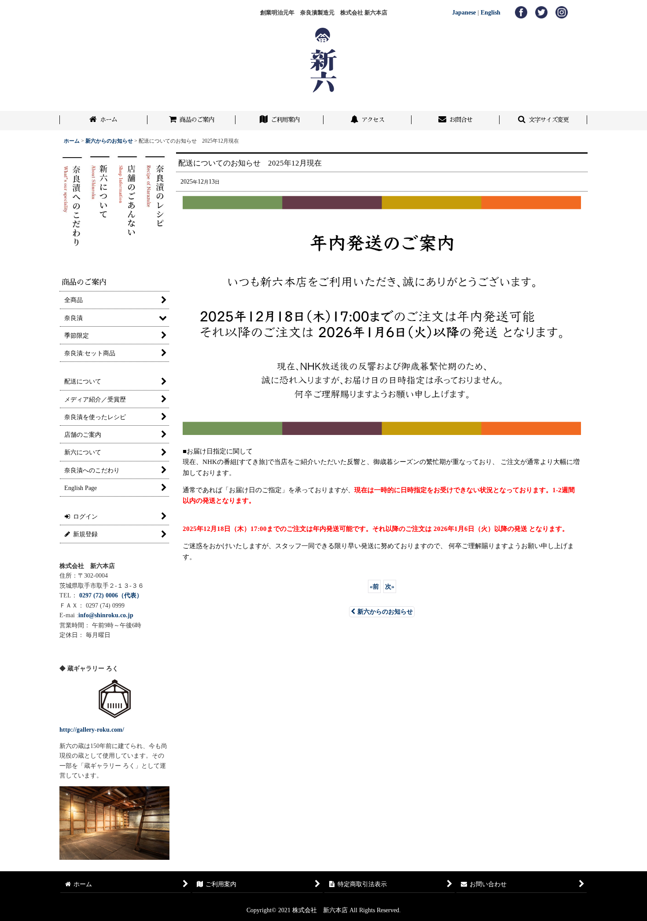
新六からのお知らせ (385, 611)
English (490, 12)
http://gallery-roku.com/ (91, 729)
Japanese (464, 12)
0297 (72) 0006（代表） (111, 595)
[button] (544, 120)
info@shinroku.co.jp (105, 615)
